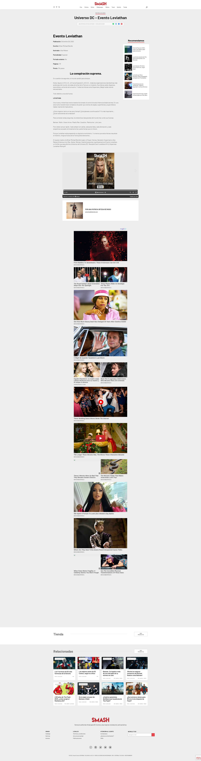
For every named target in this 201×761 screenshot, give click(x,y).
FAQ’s (101, 688)
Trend (113, 7)
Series (92, 7)
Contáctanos (103, 683)
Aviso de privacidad (78, 686)
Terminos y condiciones (79, 683)
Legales (76, 681)
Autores (48, 688)
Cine (81, 7)
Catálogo (48, 683)
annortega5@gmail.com (91, 212)
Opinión (119, 7)
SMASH (48, 681)
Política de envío (77, 688)
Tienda (125, 7)
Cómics (86, 7)
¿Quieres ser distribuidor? (107, 686)
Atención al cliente (107, 681)
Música (107, 7)
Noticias (48, 686)
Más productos (141, 584)
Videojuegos (100, 7)
